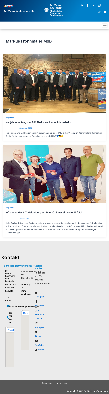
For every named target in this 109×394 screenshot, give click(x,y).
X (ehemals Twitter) (39, 314)
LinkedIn (39, 336)
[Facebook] (86, 5)
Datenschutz (48, 383)
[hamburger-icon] (105, 25)
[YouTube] (103, 12)
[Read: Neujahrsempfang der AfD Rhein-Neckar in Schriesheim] (54, 83)
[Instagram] (97, 5)
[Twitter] (92, 5)
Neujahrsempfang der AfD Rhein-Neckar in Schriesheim (38, 122)
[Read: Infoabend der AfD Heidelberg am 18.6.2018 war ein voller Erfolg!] (54, 174)
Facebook (39, 305)
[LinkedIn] (103, 5)
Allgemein (10, 118)
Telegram (40, 296)
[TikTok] (97, 12)
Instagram (40, 327)
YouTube (39, 345)
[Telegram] (80, 5)
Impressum (62, 383)
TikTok (40, 349)
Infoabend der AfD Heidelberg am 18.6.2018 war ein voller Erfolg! (44, 212)
